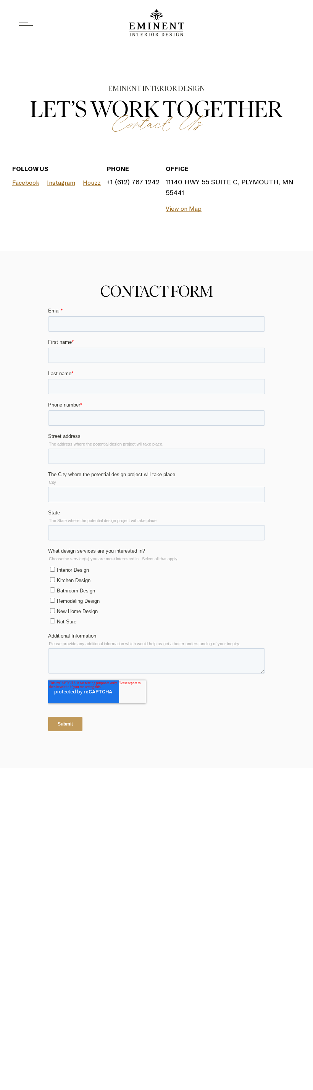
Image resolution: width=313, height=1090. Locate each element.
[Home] (156, 22)
